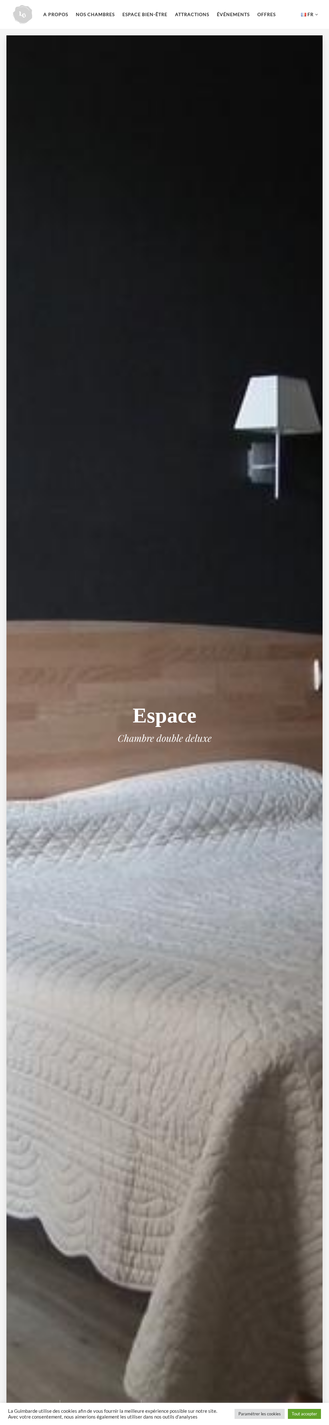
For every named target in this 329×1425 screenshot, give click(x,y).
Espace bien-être (144, 14)
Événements (233, 14)
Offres (266, 14)
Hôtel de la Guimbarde (22, 14)
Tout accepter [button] (304, 1413)
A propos (55, 14)
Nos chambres (95, 14)
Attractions (192, 14)
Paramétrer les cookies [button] (259, 1413)
